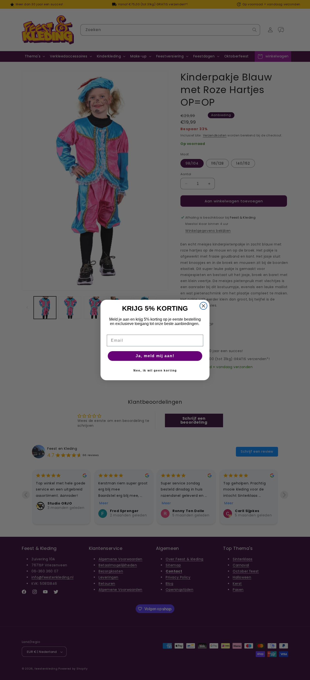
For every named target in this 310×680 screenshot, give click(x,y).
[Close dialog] (203, 305)
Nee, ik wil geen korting (155, 370)
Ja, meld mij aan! (155, 356)
